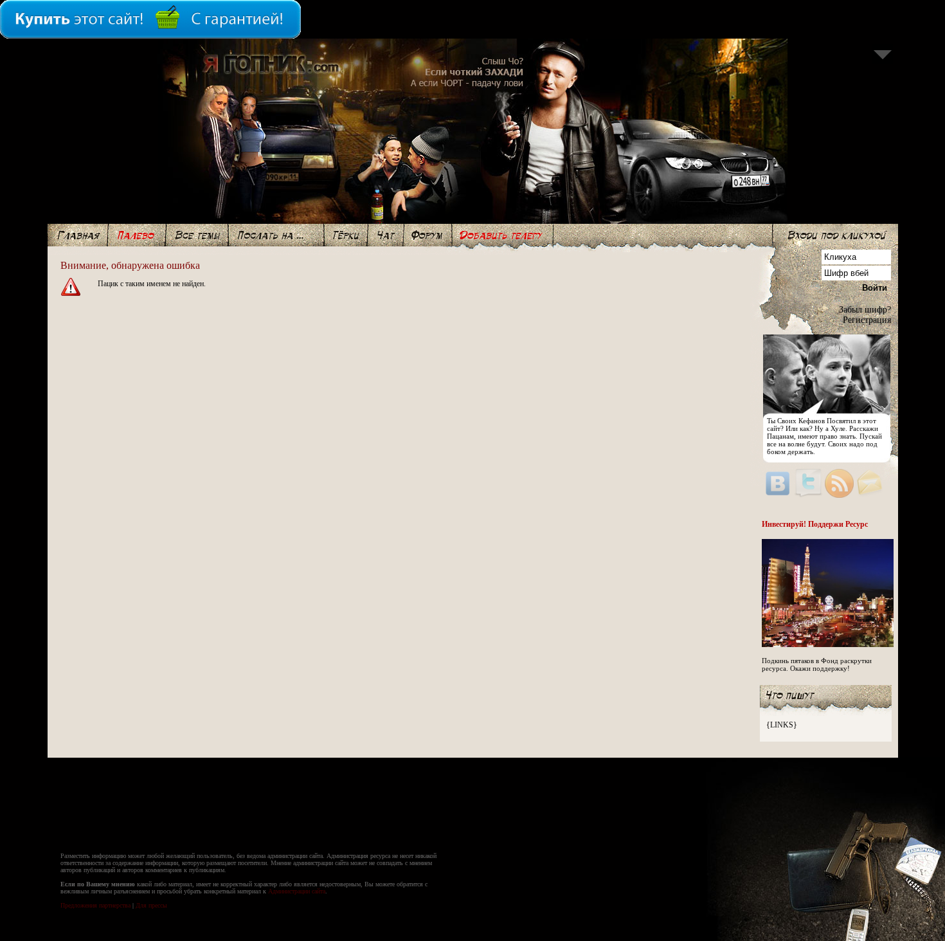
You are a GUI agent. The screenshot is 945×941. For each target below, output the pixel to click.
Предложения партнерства (95, 905)
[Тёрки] (346, 235)
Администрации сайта (296, 891)
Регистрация (867, 320)
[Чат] (386, 235)
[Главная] (78, 235)
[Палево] (137, 235)
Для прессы (151, 905)
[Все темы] (197, 235)
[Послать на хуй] (276, 235)
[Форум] (428, 235)
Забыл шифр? (865, 310)
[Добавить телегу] (502, 235)
